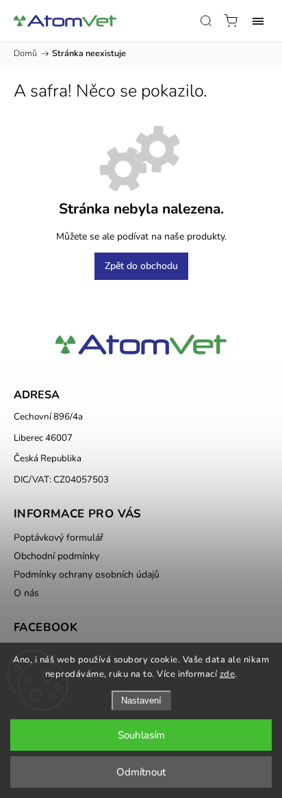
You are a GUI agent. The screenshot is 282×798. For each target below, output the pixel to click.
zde (227, 674)
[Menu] (258, 20)
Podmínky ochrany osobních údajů (86, 574)
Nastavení (141, 700)
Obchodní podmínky (56, 556)
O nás (26, 593)
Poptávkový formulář (58, 537)
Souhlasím (141, 735)
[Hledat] (206, 20)
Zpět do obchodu (141, 265)
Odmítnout (141, 772)
